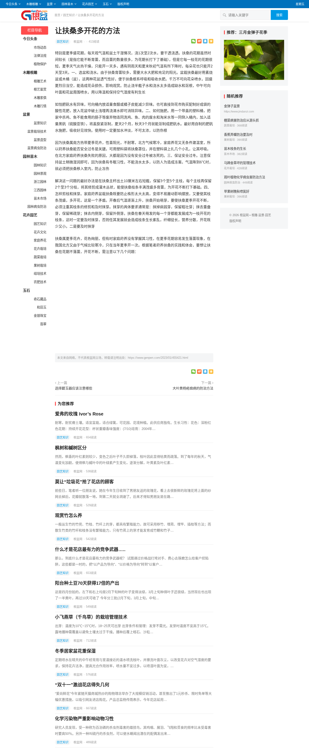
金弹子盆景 (232, 106)
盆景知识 (39, 123)
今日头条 (11, 4)
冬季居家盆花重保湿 (75, 651)
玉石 (106, 4)
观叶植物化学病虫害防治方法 (244, 177)
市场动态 (39, 47)
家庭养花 (39, 240)
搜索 (279, 15)
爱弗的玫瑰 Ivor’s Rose (79, 413)
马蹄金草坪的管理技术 (240, 163)
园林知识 (39, 165)
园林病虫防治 (36, 206)
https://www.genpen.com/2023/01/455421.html (158, 357)
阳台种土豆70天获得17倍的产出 (87, 583)
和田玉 (41, 307)
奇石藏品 (39, 299)
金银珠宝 (39, 316)
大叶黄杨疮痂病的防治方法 (193, 388)
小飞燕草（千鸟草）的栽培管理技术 (91, 617)
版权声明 (123, 4)
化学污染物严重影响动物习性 (84, 718)
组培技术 (39, 273)
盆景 (50, 4)
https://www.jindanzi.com (239, 111)
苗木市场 (39, 198)
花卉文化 (39, 232)
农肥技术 (39, 282)
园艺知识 (69, 15)
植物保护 (39, 64)
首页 (57, 15)
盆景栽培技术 (36, 131)
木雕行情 (39, 106)
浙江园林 (39, 182)
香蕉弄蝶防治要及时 (238, 134)
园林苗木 (67, 4)
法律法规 (39, 55)
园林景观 (39, 173)
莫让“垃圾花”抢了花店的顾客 (84, 481)
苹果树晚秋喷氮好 (236, 191)
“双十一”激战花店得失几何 (82, 684)
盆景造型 (39, 140)
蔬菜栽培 (39, 257)
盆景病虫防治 (36, 148)
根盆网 (78, 41)
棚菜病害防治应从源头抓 (241, 120)
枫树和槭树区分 (71, 447)
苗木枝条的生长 (235, 148)
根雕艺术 (39, 81)
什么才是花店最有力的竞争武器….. (90, 549)
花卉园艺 (88, 4)
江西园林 (39, 190)
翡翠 (42, 324)
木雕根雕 (32, 4)
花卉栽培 (39, 249)
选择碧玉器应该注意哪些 (73, 388)
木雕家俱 (39, 98)
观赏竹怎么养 (68, 515)
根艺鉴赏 (39, 89)
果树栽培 (39, 265)
